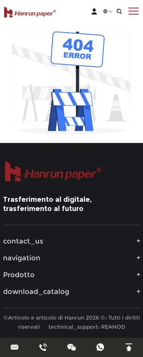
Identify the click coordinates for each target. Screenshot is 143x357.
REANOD (113, 326)
